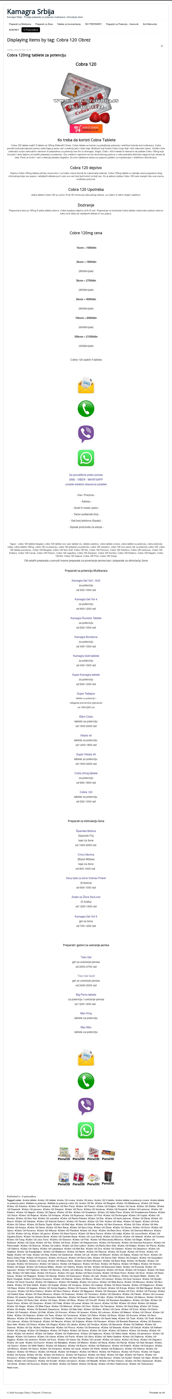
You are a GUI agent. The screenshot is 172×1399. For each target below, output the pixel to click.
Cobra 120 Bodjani (128, 1245)
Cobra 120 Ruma (74, 1209)
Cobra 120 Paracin (86, 1206)
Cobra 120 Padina (60, 1330)
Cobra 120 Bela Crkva (110, 1230)
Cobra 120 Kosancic (37, 1257)
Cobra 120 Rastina (111, 1263)
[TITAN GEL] (108, 1178)
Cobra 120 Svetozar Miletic (41, 1266)
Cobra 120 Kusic (48, 1339)
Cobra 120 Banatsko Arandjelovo (115, 1300)
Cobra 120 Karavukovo (70, 1275)
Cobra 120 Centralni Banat (64, 1236)
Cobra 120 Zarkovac (73, 1269)
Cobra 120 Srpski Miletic (135, 1275)
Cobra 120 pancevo (32, 1209)
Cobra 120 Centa (112, 1309)
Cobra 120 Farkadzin (18, 1312)
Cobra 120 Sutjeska (74, 1321)
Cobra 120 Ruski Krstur (115, 1272)
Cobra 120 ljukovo (68, 1360)
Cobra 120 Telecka (66, 1266)
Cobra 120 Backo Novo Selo (102, 1245)
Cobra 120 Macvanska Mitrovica (107, 1239)
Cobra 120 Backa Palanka (74, 1218)
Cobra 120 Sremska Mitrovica (138, 1230)
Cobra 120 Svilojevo (136, 1269)
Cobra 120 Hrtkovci (27, 1351)
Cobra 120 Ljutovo (89, 1281)
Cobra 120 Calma (112, 1339)
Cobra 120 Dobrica (119, 1330)
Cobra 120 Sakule (132, 1327)
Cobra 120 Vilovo (141, 1254)
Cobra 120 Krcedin (48, 1360)
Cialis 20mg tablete (86, 773)
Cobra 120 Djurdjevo (18, 1260)
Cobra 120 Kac (44, 1242)
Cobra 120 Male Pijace (39, 1306)
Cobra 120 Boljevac (29, 1215)
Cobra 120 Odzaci (17, 1224)
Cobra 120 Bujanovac (73, 1215)
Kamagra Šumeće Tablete (86, 618)
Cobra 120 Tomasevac (67, 1315)
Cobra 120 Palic (81, 1239)
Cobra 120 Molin (50, 1363)
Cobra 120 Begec (134, 1239)
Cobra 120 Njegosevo (83, 1291)
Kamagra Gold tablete (86, 656)
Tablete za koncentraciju (69, 24)
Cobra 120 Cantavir (104, 1278)
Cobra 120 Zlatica (89, 1315)
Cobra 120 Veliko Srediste (108, 1336)
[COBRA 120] (93, 1153)
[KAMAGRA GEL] (64, 1179)
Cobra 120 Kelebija (69, 1281)
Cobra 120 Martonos (62, 1306)
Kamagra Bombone (86, 637)
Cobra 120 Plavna (147, 1245)
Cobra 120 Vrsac (89, 1230)
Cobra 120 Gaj (25, 1327)
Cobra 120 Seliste (69, 1363)
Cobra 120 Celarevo (114, 1248)
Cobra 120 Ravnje (118, 1342)
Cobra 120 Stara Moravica (39, 1294)
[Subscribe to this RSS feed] (162, 46)
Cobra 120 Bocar (108, 1315)
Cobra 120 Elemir (149, 1309)
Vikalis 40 (86, 735)
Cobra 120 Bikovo (83, 1278)
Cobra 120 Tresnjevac (104, 1306)
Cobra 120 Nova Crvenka (89, 1272)
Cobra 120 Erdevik (122, 1345)
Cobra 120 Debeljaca (39, 1330)
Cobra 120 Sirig (41, 1254)
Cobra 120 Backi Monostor (89, 1260)
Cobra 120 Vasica (30, 1348)
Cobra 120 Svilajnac (51, 1215)
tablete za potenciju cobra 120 (63, 1203)
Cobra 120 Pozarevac (40, 1206)
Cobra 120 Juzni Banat (91, 1236)
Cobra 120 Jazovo (92, 1303)
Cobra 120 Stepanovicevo (85, 1242)
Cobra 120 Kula (151, 1221)
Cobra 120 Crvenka (154, 1236)
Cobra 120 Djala (141, 1300)
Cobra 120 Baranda (111, 1327)
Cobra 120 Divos (131, 1339)
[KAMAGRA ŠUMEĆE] (79, 1153)
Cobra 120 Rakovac (97, 1251)
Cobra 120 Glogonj (48, 1324)
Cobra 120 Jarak (16, 1342)
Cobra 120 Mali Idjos (65, 1224)
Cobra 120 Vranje (150, 1203)
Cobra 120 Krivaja (118, 1288)
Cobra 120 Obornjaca (106, 1291)
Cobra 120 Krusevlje (134, 1266)
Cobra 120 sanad (72, 1303)
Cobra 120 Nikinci (89, 1351)
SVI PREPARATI (93, 24)
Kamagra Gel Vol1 (83, 580)
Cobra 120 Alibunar (47, 1230)
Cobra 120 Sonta (116, 1269)
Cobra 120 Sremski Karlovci (51, 1221)
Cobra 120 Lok (83, 1254)
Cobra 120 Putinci (131, 1351)
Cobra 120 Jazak (72, 1348)
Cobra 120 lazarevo (79, 1312)
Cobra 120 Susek (117, 1251)
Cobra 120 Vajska (30, 1248)
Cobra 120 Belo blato (72, 1309)
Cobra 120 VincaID (88, 1300)
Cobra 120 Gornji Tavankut (21, 1281)
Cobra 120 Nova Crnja (81, 1227)
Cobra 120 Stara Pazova (65, 1233)
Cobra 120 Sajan (49, 1300)
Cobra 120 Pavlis (66, 1336)
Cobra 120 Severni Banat (37, 1236)
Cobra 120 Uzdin (99, 1330)
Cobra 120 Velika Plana (110, 1212)
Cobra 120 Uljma (85, 1336)
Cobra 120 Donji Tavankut (128, 1278)
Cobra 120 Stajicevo (25, 1315)
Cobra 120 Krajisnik (32, 1321)
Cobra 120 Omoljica (89, 1324)
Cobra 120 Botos (93, 1309)
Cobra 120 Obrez (97, 1354)
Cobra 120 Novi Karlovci (112, 1360)
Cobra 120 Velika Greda (116, 1333)
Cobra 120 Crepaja (17, 1330)
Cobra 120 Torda (146, 1318)
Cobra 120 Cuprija (138, 1215)
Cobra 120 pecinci (42, 1233)
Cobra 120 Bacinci (78, 1345)
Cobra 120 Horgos (17, 1306)
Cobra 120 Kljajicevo (71, 1263)
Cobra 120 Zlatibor (147, 1206)
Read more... (13, 1367)
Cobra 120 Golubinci (50, 1357)
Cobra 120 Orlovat (142, 1312)
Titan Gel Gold (86, 976)
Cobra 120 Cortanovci (26, 1360)
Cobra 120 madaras (93, 1285)
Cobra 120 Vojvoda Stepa (79, 1318)
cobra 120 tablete (47, 1200)
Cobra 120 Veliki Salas (25, 1272)
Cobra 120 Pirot (94, 1215)
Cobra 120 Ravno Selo (81, 1257)
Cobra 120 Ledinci (52, 1245)
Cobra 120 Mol (111, 1303)
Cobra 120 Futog (16, 1239)
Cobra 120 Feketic (132, 1294)
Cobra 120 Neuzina (53, 1321)
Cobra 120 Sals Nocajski (142, 1342)
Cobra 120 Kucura (58, 1257)
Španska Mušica (86, 831)
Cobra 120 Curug (38, 1260)
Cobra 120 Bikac (68, 1300)
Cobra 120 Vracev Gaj (69, 1339)
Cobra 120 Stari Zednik (27, 1285)
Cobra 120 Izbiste (47, 1336)
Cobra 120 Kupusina (95, 1269)
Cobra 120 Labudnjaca (52, 1248)
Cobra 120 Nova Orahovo (31, 1291)
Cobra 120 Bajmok (64, 1278)
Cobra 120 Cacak (127, 1206)
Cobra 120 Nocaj (99, 1342)
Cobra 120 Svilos (137, 1251)
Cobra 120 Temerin (77, 1221)
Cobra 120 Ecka (130, 1309)
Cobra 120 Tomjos (150, 1306)
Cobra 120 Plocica (66, 1327)
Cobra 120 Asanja (17, 1354)
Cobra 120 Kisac (62, 1242)
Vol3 (97, 580)
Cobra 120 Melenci (122, 1312)
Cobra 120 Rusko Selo (28, 1300)
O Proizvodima (31, 29)
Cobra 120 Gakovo (50, 1263)
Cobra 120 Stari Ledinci (74, 1245)
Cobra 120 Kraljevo (107, 1206)
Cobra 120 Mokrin (116, 1297)
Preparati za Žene (44, 24)
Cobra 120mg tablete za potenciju (36, 54)
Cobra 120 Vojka (142, 1357)
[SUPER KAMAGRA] (93, 1179)
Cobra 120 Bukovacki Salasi (108, 1266)
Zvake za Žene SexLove (86, 897)
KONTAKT (14, 29)
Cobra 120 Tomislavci (87, 1294)
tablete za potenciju (36, 1203)
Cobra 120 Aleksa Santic (61, 1260)
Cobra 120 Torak (127, 1318)
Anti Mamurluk (150, 24)
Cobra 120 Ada (150, 1224)
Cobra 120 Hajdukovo (47, 1281)
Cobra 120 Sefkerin (152, 1327)
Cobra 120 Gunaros (78, 1288)
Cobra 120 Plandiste (69, 1230)
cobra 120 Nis (87, 1203)
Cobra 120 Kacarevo (97, 1321)
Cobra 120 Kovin (142, 1227)
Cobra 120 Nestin (76, 1251)
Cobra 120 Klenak (48, 1351)
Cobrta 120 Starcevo (61, 1239)
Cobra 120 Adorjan (148, 1303)
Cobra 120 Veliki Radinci (33, 1345)
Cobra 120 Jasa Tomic (38, 1239)
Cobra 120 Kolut (92, 1263)
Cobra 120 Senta (37, 1227)
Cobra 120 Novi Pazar (64, 1206)
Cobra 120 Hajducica (92, 1333)
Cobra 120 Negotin (26, 1212)
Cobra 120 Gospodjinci (152, 1257)
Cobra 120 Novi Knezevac (110, 1224)
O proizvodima (29, 1196)
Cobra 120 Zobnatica (111, 1294)
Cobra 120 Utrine (128, 1303)
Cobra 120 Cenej (27, 1242)
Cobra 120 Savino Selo (105, 1257)
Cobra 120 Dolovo (28, 1324)
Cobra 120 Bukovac (31, 1245)
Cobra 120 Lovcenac (154, 1294)
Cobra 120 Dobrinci (135, 1348)
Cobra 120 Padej (54, 1303)
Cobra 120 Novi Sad (27, 1218)
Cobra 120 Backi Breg (115, 1260)
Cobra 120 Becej (142, 1218)
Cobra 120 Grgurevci (152, 1339)
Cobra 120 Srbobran (26, 1221)
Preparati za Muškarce (20, 24)
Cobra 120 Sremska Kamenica (138, 1242)
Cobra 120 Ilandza (139, 1330)
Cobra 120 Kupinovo (77, 1354)
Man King (86, 1013)
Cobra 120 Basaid (78, 1297)
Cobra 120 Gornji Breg (128, 1306)
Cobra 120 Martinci (79, 1342)
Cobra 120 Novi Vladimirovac (114, 1363)
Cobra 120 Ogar (116, 1354)
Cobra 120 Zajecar (47, 1212)
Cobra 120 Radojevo (54, 1318)
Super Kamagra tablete (86, 675)
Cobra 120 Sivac (137, 1272)
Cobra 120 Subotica (17, 1206)
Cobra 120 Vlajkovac (134, 1336)
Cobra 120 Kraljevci (68, 1351)
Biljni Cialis (86, 716)
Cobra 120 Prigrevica (29, 1269)
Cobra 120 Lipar (66, 1272)
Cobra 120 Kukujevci (144, 1345)
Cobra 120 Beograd (105, 1203)
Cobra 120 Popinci (135, 1354)
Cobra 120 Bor (65, 1212)
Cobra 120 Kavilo (98, 1288)
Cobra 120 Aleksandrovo (30, 1318)
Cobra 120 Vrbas (114, 1221)
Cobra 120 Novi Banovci (74, 1357)
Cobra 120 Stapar (16, 1266)
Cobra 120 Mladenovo (55, 1251)
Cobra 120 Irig (24, 1233)
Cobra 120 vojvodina (49, 1218)
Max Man (86, 1027)
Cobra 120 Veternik (133, 1236)
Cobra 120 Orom (83, 1306)
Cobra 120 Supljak (50, 1285)
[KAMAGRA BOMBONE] (64, 1153)
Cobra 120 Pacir (127, 1291)
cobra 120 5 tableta (105, 1200)
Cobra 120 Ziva (94, 1248)
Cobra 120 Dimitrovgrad (115, 1215)
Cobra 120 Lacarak (92, 1339)
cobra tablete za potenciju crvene (133, 1200)
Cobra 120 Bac (96, 1218)
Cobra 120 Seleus (45, 1333)
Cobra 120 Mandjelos (57, 1342)
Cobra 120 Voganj (151, 1351)
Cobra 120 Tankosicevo (142, 1363)
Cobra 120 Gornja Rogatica (53, 1288)
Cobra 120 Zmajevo (128, 1257)
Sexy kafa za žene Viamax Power (86, 878)
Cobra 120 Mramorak (45, 1327)
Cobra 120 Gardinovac (62, 1254)
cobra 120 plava (85, 1200)
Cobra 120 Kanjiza (17, 1227)
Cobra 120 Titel (96, 1221)
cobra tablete (30, 1200)
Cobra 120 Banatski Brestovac (124, 1321)
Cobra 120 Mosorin (101, 1254)
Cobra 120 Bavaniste (112, 1324)
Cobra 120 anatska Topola (21, 1297)
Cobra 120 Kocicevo (30, 1363)
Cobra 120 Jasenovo (28, 1339)
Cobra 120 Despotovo (136, 1248)
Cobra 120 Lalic (91, 1275)
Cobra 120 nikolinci (24, 1333)
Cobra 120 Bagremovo (143, 1285)
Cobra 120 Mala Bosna (112, 1281)
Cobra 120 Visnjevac (71, 1285)
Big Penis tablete (86, 994)
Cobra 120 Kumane (128, 1315)
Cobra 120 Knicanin (57, 1312)
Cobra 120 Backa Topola (40, 1224)
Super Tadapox (86, 693)
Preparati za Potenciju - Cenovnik (122, 24)
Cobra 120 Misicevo (135, 1281)
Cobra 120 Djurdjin (152, 1278)
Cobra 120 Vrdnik (91, 1348)
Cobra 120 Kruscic (47, 1272)
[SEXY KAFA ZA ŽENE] (79, 1179)
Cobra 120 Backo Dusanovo (38, 1278)
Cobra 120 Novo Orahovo (58, 1291)
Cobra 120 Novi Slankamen (140, 1360)
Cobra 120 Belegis (29, 1357)
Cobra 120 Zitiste (103, 1227)
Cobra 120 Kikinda (86, 1224)
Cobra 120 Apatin (133, 1221)
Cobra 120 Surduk (123, 1357)
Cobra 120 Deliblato (134, 1324)
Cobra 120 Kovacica (26, 1230)
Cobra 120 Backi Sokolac (117, 1285)
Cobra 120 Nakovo (136, 1297)
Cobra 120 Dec (35, 1354)
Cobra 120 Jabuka (69, 1324)
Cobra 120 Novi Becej (58, 1227)
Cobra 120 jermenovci (140, 1333)
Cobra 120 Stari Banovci (100, 1357)
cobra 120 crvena (66, 1200)
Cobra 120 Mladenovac (129, 1203)
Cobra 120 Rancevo (51, 1269)
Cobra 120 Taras (46, 1315)
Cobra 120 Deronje (48, 1275)
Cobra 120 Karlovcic (55, 1354)
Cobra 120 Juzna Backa (136, 1233)
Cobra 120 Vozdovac (95, 1209)
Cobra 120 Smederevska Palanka (140, 1212)
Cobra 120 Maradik (89, 1360)
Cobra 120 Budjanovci (113, 1348)
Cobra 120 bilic (84, 1266)
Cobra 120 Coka (133, 1224)
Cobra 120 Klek (38, 1312)
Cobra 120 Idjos (97, 1297)
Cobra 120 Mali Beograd (141, 1288)
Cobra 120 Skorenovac (89, 1327)
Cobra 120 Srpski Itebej (105, 1318)
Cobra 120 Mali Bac (75, 1248)
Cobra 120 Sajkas (121, 1254)
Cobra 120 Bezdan (137, 1260)
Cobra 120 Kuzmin (36, 1342)
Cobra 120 (86, 792)
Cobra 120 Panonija (147, 1291)
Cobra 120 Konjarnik (117, 1209)
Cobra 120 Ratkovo (111, 1275)
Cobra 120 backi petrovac (118, 1218)
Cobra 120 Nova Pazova (91, 1233)
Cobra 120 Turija (23, 1254)
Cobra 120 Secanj (122, 1227)
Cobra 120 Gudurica (26, 1336)
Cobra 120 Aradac (17, 1309)
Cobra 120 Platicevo (110, 1351)
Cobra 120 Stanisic (151, 1263)
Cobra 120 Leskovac (140, 1209)
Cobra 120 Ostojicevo (32, 1303)
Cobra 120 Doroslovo (28, 1263)
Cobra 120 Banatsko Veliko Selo (52, 1297)
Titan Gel (86, 957)
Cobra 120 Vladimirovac (67, 1333)
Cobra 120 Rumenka (110, 1242)
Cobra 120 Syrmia (113, 1236)
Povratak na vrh (157, 1392)
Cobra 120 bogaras (28, 1288)
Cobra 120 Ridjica (131, 1263)
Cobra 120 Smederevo (85, 1212)
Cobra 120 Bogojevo (26, 1275)
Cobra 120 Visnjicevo (51, 1348)
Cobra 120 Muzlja (88, 1363)
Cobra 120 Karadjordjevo (30, 1251)
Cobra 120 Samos (80, 1330)
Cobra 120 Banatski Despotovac (44, 1309)
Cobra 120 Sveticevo (65, 1294)
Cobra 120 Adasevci (57, 1345)
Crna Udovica (86, 854)
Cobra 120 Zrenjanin (54, 1209)
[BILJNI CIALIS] (108, 1154)
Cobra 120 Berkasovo (100, 1345)
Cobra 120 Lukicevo (101, 1312)
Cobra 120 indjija (114, 1233)
